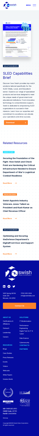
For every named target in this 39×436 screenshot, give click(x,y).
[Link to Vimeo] (8, 286)
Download (10, 123)
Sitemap (5, 418)
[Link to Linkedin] (4, 286)
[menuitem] (11, 327)
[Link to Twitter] (13, 286)
